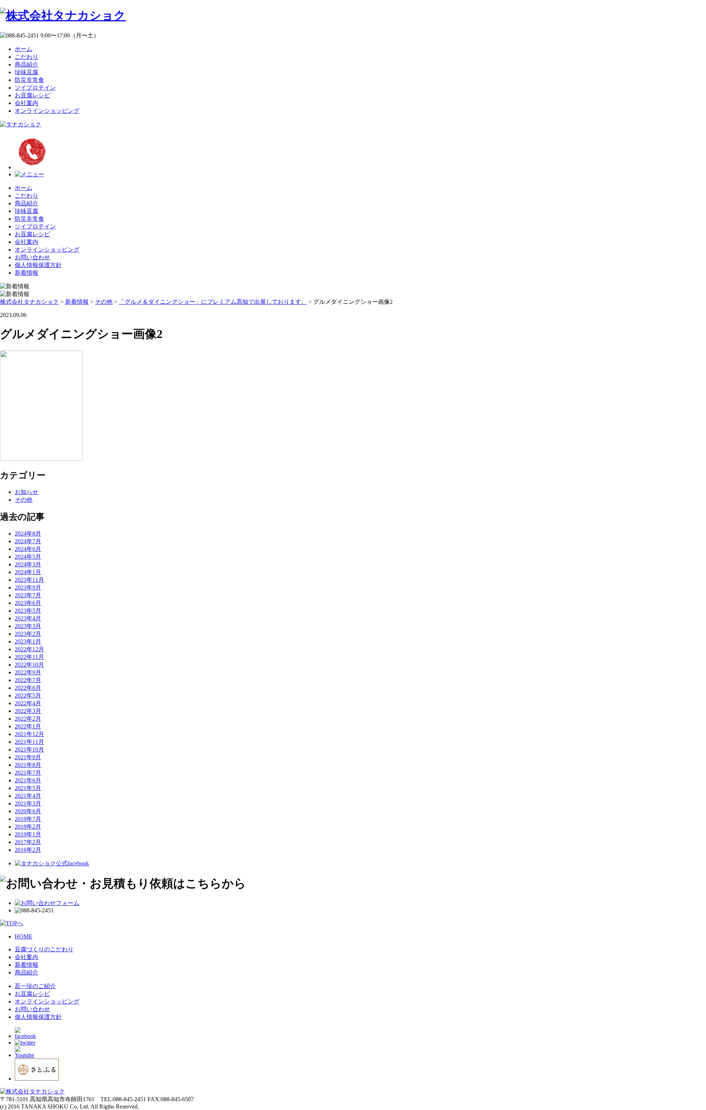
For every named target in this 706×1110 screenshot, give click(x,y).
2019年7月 (28, 819)
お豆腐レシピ (32, 95)
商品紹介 (26, 64)
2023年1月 (28, 641)
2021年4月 (28, 796)
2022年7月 (28, 680)
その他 (23, 500)
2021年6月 (28, 780)
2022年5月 (28, 695)
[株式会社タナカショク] (63, 15)
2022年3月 (28, 711)
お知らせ (26, 492)
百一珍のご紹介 (35, 986)
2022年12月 (29, 649)
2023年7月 (28, 595)
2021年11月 (29, 742)
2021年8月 (28, 765)
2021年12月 (29, 734)
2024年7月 (28, 541)
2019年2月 (28, 827)
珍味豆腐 (26, 72)
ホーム (23, 49)
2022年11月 (29, 657)
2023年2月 (28, 634)
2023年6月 (28, 603)
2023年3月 (28, 626)
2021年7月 (28, 773)
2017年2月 (28, 842)
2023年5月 (28, 611)
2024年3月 (28, 564)
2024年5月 (28, 557)
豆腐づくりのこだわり (44, 949)
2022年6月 (28, 688)
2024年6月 (28, 549)
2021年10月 (29, 749)
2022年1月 (28, 726)
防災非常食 (29, 80)
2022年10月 (29, 665)
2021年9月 (28, 757)
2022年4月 (28, 703)
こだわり (26, 57)
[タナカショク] (20, 124)
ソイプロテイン (35, 87)
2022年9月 (28, 672)
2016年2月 (28, 850)
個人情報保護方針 (38, 265)
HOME (23, 936)
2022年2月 (28, 719)
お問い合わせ (32, 257)
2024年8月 (28, 533)
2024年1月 (28, 572)
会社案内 (26, 103)
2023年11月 (29, 580)
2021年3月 (28, 803)
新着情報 (26, 273)
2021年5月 (28, 788)
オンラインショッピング (47, 111)
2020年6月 (28, 811)
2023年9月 (28, 587)
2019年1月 (28, 834)
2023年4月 (28, 618)
